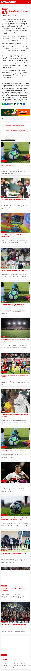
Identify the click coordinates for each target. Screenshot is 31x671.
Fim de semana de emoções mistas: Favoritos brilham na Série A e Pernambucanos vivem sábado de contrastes (15, 518)
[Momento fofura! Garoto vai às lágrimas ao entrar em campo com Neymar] (15, 401)
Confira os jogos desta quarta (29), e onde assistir (12, 450)
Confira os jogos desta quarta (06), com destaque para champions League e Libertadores (13, 305)
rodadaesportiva (18, 119)
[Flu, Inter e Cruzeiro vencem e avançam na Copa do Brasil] (15, 258)
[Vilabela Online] (9, 2)
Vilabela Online (6, 15)
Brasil (3, 411)
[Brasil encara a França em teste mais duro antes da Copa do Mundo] (15, 541)
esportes (9, 119)
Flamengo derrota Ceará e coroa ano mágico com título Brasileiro (13, 625)
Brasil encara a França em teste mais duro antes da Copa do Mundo (14, 554)
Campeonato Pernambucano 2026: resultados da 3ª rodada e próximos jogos (14, 589)
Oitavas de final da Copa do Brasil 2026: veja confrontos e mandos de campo (14, 235)
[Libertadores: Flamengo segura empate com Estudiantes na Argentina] (15, 363)
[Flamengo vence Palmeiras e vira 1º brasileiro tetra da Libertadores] (15, 646)
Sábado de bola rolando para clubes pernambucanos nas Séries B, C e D (15, 340)
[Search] (28, 2)
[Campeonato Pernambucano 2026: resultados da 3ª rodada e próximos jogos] (15, 577)
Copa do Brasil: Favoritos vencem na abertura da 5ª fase (13, 484)
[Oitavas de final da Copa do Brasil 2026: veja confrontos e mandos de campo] (15, 223)
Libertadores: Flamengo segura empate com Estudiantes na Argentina (14, 375)
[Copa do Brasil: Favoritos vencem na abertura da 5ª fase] (15, 472)
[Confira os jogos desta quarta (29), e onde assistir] (15, 438)
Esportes (5, 8)
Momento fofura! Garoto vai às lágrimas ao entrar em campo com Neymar (14, 415)
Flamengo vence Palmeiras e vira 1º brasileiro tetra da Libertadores (13, 658)
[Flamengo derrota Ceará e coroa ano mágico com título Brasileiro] (15, 612)
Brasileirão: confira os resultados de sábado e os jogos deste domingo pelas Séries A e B (14, 164)
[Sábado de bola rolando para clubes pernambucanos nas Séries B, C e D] (15, 328)
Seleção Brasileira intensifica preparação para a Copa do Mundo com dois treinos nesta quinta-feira (13, 200)
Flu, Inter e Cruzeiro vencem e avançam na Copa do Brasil (14, 270)
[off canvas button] (25, 2)
